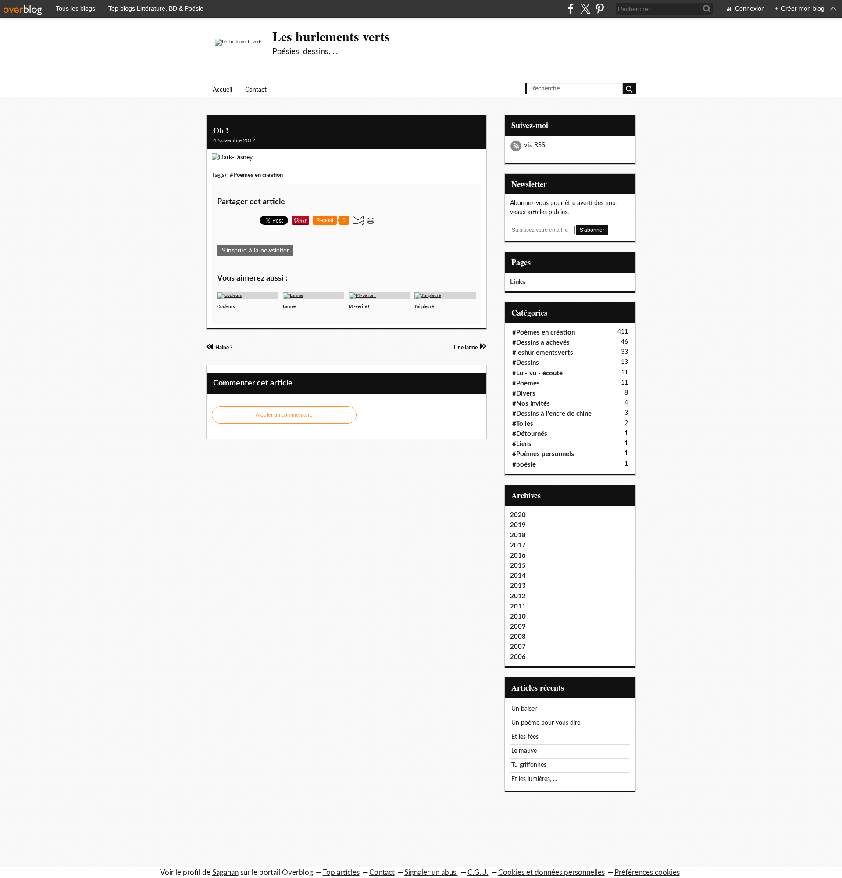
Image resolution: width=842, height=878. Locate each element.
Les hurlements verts (331, 36)
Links (517, 282)
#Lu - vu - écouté (537, 373)
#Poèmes (526, 383)
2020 (518, 515)
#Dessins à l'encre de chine (552, 413)
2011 (518, 606)
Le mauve (524, 751)
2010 (518, 616)
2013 (518, 586)
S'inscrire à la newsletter (255, 250)
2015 (518, 565)
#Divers (523, 393)
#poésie (524, 464)
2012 (518, 596)
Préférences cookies (647, 872)
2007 (518, 647)
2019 (518, 525)
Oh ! (220, 130)
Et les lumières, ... (534, 779)
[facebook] (570, 9)
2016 (518, 555)
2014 (518, 575)
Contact (256, 90)
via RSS (534, 145)
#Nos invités (531, 403)
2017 (518, 545)
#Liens (522, 444)
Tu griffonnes (528, 765)
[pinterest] (599, 9)
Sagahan (225, 872)
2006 (518, 657)
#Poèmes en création (256, 175)
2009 (518, 626)
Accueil (222, 90)
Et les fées (525, 737)
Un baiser (524, 709)
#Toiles (522, 424)
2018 (518, 535)
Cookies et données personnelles (551, 872)
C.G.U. (478, 872)
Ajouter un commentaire (284, 415)
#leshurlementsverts (542, 352)
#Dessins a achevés (541, 342)
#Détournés (529, 434)
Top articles (341, 872)
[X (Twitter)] (585, 9)
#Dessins (525, 363)
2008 (518, 636)
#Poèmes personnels (543, 454)
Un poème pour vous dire (545, 723)
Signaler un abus (431, 872)
